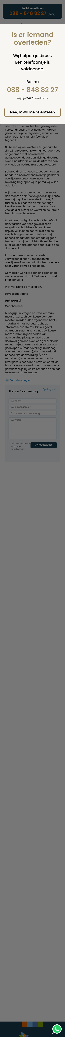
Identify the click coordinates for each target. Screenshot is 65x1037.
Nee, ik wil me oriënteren (32, 112)
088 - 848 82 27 (32, 89)
